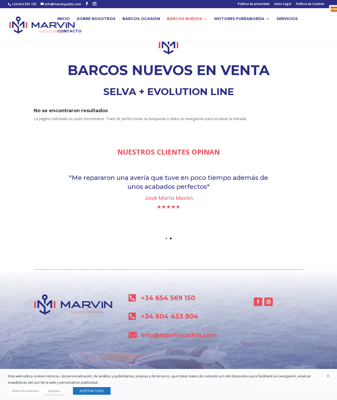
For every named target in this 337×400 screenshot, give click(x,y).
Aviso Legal (282, 4)
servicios (287, 19)
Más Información (25, 390)
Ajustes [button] (54, 390)
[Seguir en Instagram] (268, 302)
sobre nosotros (96, 19)
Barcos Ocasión (141, 19)
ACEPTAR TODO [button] (92, 390)
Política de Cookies (310, 4)
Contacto (69, 31)
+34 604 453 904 (170, 316)
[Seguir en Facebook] (258, 302)
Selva (119, 91)
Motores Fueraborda (239, 19)
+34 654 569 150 (24, 4)
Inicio (63, 19)
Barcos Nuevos (184, 19)
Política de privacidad (253, 4)
